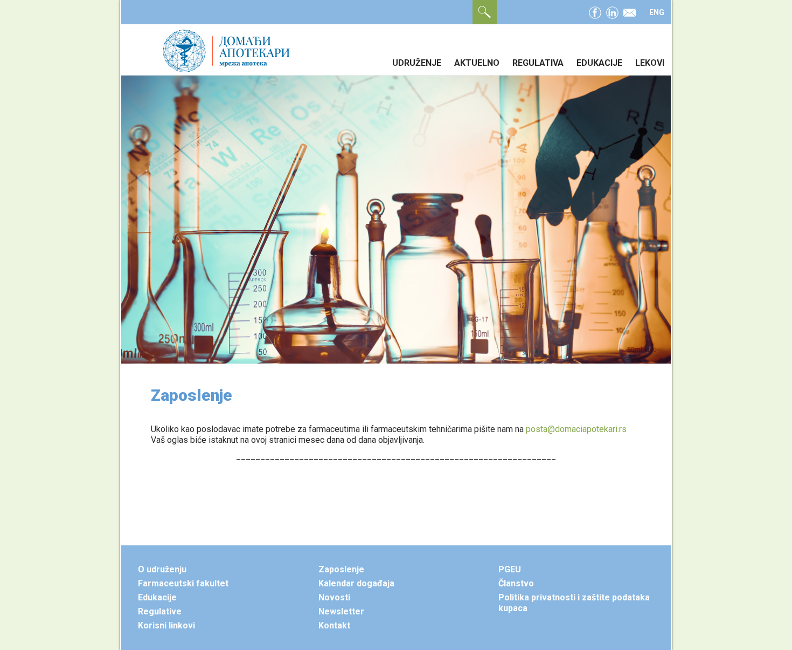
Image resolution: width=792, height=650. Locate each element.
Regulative (160, 611)
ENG (656, 12)
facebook (595, 11)
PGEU (509, 569)
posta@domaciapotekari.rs (576, 429)
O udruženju (162, 569)
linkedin (612, 11)
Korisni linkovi (166, 625)
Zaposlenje (341, 569)
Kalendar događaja (356, 583)
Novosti (334, 597)
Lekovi (649, 63)
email (629, 11)
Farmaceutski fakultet (183, 583)
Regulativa (538, 63)
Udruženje (416, 63)
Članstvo (516, 583)
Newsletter (341, 611)
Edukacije (599, 63)
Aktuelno (476, 63)
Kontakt (334, 625)
